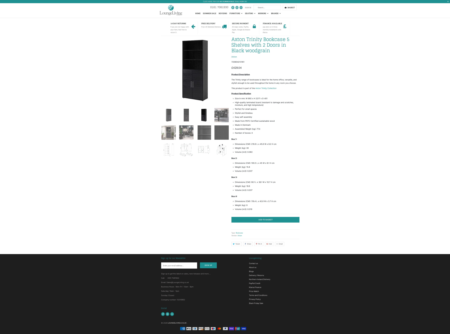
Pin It (260, 244)
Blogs (251, 271)
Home (198, 13)
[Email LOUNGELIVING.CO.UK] (241, 7)
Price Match (254, 291)
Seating (249, 13)
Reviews (223, 13)
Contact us (253, 263)
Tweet (237, 244)
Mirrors (262, 13)
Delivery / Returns (256, 275)
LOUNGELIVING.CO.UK (177, 323)
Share (249, 244)
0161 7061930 (219, 8)
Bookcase (239, 233)
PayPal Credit (254, 283)
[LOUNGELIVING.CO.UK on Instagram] (236, 7)
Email (281, 244)
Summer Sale (209, 13)
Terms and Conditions (258, 295)
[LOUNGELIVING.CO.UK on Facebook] (232, 7)
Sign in (248, 7)
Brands (275, 13)
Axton (234, 57)
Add (270, 244)
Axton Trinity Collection (265, 88)
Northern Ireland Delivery (259, 279)
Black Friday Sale (256, 303)
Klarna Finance (255, 287)
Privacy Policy (255, 299)
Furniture (235, 13)
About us (252, 267)
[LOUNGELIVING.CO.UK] (170, 10)
